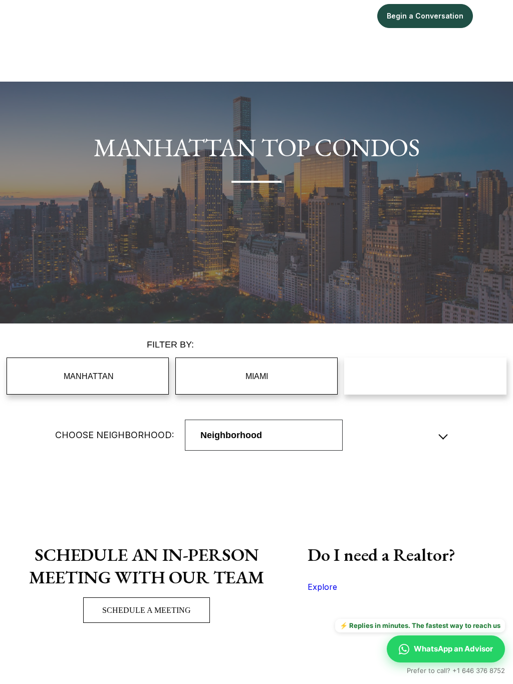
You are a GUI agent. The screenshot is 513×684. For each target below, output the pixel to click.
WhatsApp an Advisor (453, 648)
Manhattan (226, 16)
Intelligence (315, 16)
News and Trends (425, 376)
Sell (356, 16)
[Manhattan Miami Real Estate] (56, 16)
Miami (270, 16)
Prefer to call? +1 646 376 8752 (456, 670)
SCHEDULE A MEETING (146, 610)
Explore (322, 587)
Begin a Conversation (425, 16)
